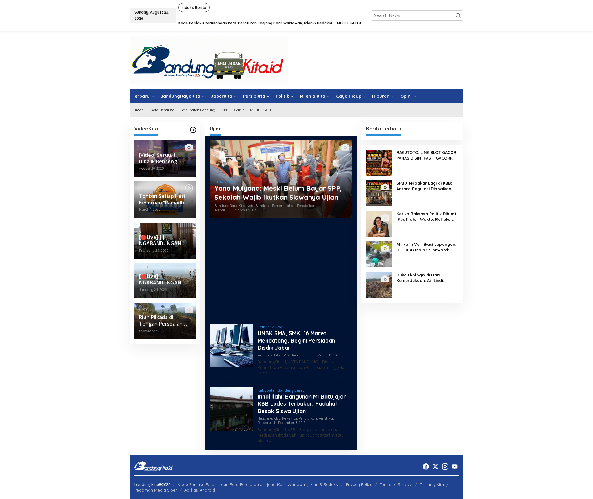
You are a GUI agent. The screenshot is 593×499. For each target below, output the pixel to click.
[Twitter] (435, 467)
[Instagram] (445, 467)
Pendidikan (224, 181)
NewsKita (289, 418)
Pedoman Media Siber (155, 490)
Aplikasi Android (199, 490)
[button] (458, 15)
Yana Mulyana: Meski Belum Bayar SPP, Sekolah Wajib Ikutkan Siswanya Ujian (278, 193)
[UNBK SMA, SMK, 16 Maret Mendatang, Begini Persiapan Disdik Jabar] (269, 373)
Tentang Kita (432, 484)
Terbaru (221, 210)
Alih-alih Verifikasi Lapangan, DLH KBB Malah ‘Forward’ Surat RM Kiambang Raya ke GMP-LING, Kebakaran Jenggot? (426, 247)
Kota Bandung (259, 205)
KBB (277, 418)
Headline (265, 418)
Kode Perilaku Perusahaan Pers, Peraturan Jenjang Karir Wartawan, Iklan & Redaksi (258, 484)
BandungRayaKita (229, 205)
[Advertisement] (281, 271)
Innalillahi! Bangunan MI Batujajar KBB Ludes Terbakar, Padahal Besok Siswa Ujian (302, 404)
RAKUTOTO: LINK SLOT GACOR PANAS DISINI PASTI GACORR (426, 155)
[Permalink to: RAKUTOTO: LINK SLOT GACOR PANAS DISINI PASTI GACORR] (379, 162)
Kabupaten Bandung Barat (281, 390)
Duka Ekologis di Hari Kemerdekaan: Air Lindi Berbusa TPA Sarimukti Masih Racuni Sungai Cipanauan (426, 277)
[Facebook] (426, 467)
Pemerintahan (284, 205)
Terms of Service (396, 484)
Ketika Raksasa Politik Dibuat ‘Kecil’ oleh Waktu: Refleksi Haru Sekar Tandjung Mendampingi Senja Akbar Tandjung (426, 216)
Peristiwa (325, 418)
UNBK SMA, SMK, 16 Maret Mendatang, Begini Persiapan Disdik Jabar (296, 340)
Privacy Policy (359, 484)
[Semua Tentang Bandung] (209, 59)
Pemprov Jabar (271, 327)
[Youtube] (455, 467)
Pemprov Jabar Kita (274, 355)
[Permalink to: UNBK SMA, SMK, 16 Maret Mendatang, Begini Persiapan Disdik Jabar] (231, 345)
